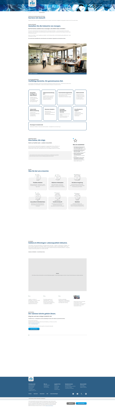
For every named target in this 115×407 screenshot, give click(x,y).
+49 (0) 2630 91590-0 (34, 323)
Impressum (36, 393)
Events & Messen (83, 386)
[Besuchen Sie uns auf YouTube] (86, 394)
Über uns (50, 3)
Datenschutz (42, 393)
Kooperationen (46, 386)
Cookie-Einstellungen (54, 393)
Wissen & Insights (80, 3)
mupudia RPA (56, 387)
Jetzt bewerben (34, 329)
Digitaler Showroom (83, 387)
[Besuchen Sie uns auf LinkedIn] (73, 394)
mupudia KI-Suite (58, 3)
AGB (47, 393)
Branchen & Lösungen (69, 3)
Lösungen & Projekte (68, 387)
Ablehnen (71, 403)
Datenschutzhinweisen (49, 405)
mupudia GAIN (56, 386)
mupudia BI (56, 388)
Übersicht (56, 385)
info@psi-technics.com (32, 390)
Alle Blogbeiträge (68, 385)
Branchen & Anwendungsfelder (70, 386)
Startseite (29, 12)
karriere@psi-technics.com (35, 322)
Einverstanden (81, 403)
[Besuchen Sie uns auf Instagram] (81, 394)
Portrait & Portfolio (47, 385)
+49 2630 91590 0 (32, 389)
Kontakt (30, 393)
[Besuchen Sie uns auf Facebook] (77, 394)
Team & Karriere (46, 387)
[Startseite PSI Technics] (32, 3)
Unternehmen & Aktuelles (69, 388)
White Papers (82, 385)
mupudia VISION (57, 389)
